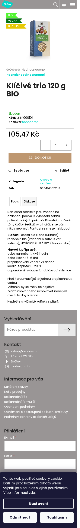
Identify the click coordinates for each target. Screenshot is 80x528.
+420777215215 (22, 356)
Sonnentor (30, 122)
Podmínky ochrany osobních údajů (30, 417)
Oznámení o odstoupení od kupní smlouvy (36, 412)
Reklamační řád (15, 397)
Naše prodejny (14, 392)
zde (32, 492)
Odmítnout (20, 517)
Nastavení (38, 503)
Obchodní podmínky (19, 407)
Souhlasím (57, 517)
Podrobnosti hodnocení (25, 75)
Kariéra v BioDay (16, 387)
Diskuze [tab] (29, 201)
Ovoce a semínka (46, 181)
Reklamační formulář (19, 402)
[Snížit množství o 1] (46, 145)
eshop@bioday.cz (24, 351)
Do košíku (43, 157)
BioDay (16, 361)
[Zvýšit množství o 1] (66, 145)
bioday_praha (21, 366)
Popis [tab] (15, 201)
